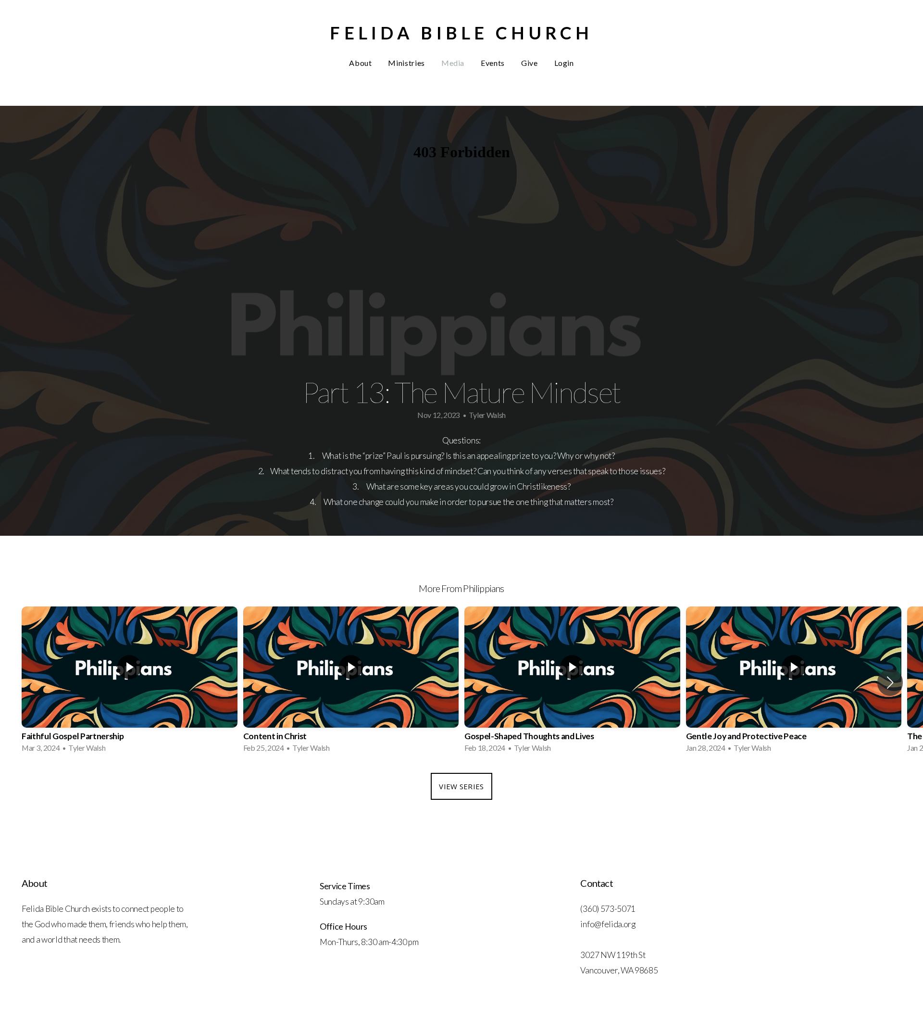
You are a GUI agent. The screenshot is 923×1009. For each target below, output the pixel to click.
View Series (461, 786)
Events (493, 62)
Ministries (406, 62)
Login (564, 62)
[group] (129, 682)
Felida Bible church (461, 32)
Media (452, 62)
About (360, 62)
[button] (890, 682)
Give (529, 62)
